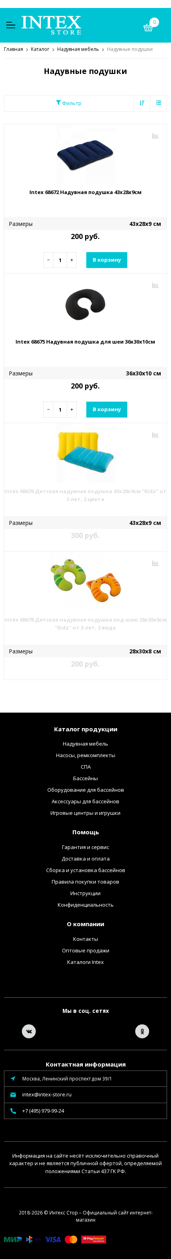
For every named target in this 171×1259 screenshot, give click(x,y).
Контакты (85, 938)
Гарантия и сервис (85, 847)
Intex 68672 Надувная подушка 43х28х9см (85, 192)
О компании (85, 924)
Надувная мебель (85, 743)
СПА (86, 766)
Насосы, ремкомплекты (85, 755)
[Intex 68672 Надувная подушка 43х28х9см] (85, 154)
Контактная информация (86, 1064)
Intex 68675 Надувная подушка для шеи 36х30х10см (85, 341)
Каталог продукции (85, 729)
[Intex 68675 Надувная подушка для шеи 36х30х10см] (85, 303)
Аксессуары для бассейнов (85, 801)
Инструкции (85, 893)
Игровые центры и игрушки (85, 812)
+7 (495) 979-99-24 (43, 1110)
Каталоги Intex (85, 962)
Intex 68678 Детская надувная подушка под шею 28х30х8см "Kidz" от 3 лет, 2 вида (85, 623)
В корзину (107, 259)
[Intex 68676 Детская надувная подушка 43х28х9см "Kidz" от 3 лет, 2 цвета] (85, 453)
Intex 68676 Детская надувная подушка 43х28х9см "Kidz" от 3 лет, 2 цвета (85, 495)
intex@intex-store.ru (47, 1094)
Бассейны (85, 778)
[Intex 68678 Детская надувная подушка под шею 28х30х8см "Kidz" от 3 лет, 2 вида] (85, 581)
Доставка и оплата (86, 858)
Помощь (85, 832)
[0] (148, 28)
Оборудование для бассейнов (85, 789)
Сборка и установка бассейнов (85, 870)
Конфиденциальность (86, 904)
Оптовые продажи (85, 950)
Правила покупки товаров (85, 881)
